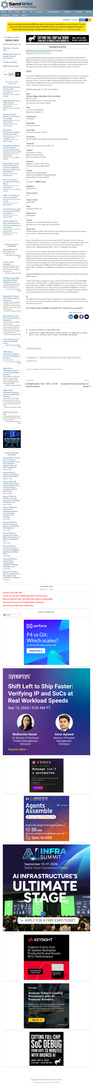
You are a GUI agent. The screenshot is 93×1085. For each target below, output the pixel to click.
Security (78, 12)
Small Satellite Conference (12, 44)
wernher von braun (68, 335)
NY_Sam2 (11, 157)
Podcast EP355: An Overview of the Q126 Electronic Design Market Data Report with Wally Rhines (11, 550)
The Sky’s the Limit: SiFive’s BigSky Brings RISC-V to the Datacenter (25, 596)
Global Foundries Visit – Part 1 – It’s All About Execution (57, 247)
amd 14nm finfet (48, 333)
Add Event (8, 40)
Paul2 (12, 199)
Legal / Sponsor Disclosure (41, 1082)
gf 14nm (72, 333)
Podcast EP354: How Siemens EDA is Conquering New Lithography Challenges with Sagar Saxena (10, 562)
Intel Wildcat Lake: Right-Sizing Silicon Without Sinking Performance (11, 280)
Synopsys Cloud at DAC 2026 (12, 592)
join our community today (69, 29)
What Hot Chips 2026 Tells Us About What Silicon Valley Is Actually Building (28, 599)
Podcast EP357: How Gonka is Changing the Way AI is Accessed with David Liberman (11, 525)
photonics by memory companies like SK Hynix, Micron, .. (11, 182)
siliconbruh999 (15, 136)
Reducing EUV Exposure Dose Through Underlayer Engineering (11, 298)
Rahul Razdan (9, 361)
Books (88, 12)
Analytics (67, 12)
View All (15, 40)
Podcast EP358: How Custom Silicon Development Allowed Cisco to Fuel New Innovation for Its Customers (10, 512)
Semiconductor (53, 12)
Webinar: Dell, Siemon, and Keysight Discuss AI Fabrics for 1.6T (11, 56)
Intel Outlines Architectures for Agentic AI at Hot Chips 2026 (11, 132)
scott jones (53, 335)
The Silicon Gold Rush (10, 62)
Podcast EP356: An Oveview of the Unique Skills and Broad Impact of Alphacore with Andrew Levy (11, 537)
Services (39, 12)
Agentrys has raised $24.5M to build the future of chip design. (11, 116)
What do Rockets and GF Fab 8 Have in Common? (44, 51)
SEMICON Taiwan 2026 (11, 66)
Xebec (10, 108)
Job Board (5, 15)
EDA (24, 12)
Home (3, 12)
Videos (24, 15)
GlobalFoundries (38, 53)
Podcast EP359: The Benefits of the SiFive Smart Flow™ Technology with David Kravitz (11, 499)
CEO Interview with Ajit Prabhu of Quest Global (18, 605)
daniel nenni (62, 333)
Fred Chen (14, 154)
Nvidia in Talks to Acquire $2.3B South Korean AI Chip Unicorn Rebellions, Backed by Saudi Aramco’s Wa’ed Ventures (11, 168)
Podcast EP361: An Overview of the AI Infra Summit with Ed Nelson (11, 474)
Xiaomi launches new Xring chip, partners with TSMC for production (12, 211)
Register (66, 20)
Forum (17, 12)
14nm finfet (34, 333)
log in (43, 369)
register (36, 369)
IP (31, 12)
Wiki (10, 12)
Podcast (15, 15)
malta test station (37, 335)
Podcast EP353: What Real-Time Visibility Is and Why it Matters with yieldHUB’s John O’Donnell (11, 574)
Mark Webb (10, 289)
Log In (74, 20)
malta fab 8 (82, 333)
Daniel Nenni (14, 91)
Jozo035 (11, 94)
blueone (13, 104)
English (8, 615)
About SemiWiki (55, 1082)
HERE (60, 308)
